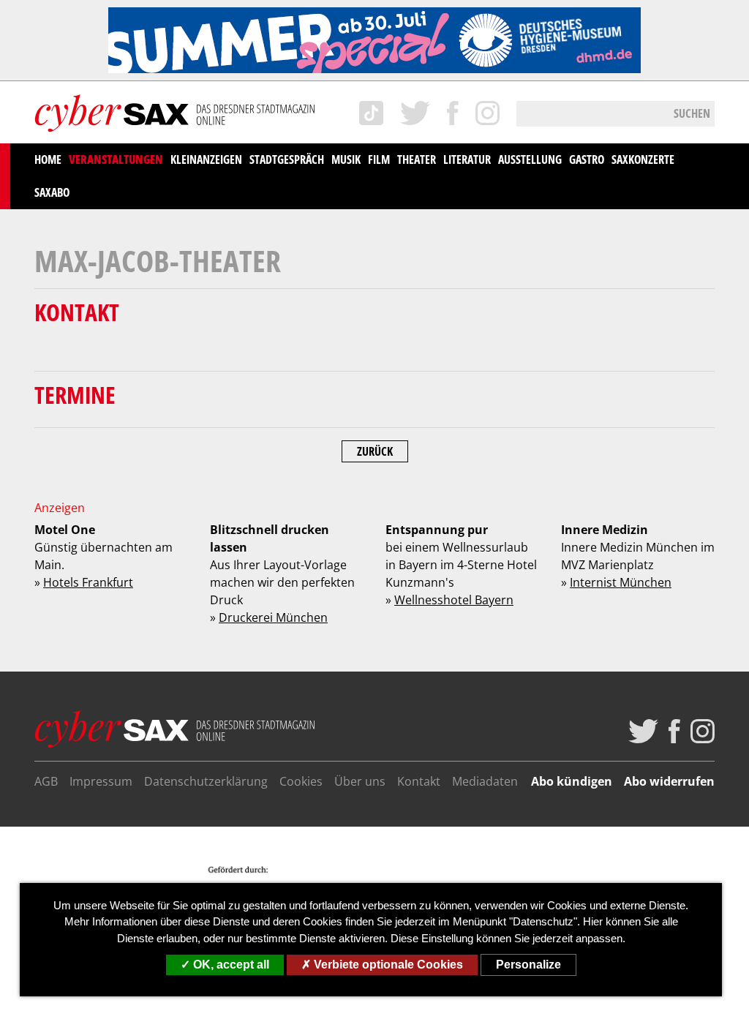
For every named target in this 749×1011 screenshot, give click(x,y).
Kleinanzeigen (206, 159)
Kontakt (418, 781)
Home (47, 159)
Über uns (359, 781)
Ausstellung (530, 159)
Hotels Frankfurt (88, 582)
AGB (46, 781)
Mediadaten (485, 781)
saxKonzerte (642, 159)
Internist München (620, 582)
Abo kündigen (571, 781)
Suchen (692, 113)
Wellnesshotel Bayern (453, 600)
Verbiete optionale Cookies (387, 964)
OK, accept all (229, 964)
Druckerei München (273, 617)
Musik (346, 159)
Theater (416, 159)
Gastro (586, 159)
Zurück (375, 451)
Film (379, 159)
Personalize (528, 964)
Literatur (467, 159)
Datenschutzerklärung (206, 781)
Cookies (301, 781)
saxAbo (51, 192)
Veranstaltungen (116, 159)
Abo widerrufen (669, 781)
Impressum (100, 781)
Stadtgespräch (286, 159)
